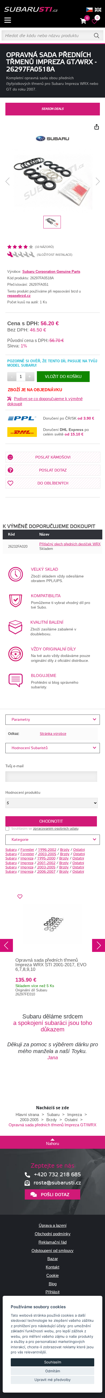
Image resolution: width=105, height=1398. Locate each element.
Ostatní (79, 850)
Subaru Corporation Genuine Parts (51, 272)
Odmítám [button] (52, 1371)
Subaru (11, 850)
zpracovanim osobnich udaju (55, 828)
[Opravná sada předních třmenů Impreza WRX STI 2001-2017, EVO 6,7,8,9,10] (52, 924)
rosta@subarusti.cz (57, 1183)
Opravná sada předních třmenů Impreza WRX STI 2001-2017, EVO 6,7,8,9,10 (50, 965)
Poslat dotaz (53, 470)
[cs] (89, 10)
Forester (27, 850)
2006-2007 (46, 871)
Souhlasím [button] (52, 1362)
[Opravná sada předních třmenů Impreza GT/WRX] (52, 181)
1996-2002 (47, 850)
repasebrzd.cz (19, 296)
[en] (98, 10)
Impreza (26, 858)
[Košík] (83, 21)
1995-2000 (46, 858)
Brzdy (64, 850)
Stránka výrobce (53, 734)
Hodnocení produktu (22, 792)
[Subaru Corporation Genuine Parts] (52, 144)
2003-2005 (47, 854)
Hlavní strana (27, 1114)
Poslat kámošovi (53, 457)
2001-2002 (46, 863)
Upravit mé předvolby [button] (52, 1379)
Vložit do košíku (63, 376)
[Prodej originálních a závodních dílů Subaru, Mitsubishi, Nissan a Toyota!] (30, 10)
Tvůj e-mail (14, 766)
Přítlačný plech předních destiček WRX (70, 544)
